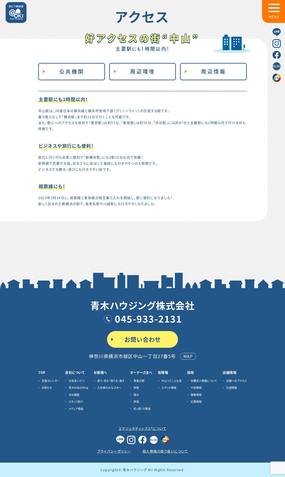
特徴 (136, 387)
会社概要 (74, 395)
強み (136, 395)
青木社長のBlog (78, 387)
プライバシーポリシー (114, 451)
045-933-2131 (148, 318)
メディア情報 (76, 408)
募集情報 (196, 395)
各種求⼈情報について (204, 381)
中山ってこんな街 (171, 381)
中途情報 (196, 387)
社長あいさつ (76, 381)
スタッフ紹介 (76, 401)
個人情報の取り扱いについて (165, 451)
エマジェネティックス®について (143, 428)
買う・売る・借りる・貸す (111, 381)
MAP (188, 356)
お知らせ (47, 387)
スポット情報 (168, 387)
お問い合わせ (142, 339)
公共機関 (71, 71)
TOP (41, 372)
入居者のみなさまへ (109, 387)
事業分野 (139, 381)
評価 (136, 401)
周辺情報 (213, 71)
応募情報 (196, 401)
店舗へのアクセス (236, 381)
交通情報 (231, 387)
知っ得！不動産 (142, 408)
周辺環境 (142, 71)
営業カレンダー (51, 381)
